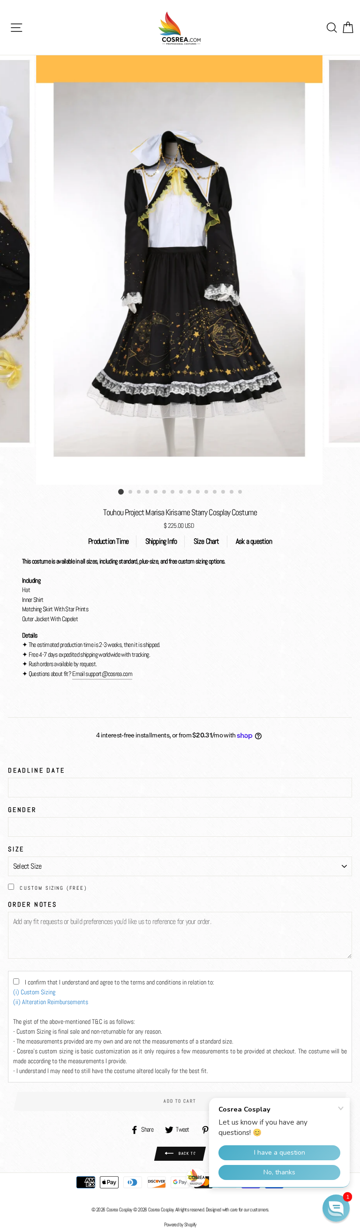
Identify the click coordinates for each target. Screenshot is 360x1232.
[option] (180, 270)
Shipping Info (161, 541)
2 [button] (130, 492)
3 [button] (139, 492)
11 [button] (206, 492)
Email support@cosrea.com (102, 674)
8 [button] (181, 492)
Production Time (108, 541)
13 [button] (223, 492)
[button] (336, 1208)
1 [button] (121, 492)
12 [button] (215, 492)
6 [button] (164, 492)
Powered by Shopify (180, 1224)
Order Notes (32, 904)
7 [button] (173, 492)
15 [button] (240, 492)
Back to (186, 1153)
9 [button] (190, 492)
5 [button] (156, 492)
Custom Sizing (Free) (53, 888)
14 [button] (232, 492)
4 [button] (147, 492)
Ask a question (254, 541)
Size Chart (206, 541)
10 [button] (198, 492)
